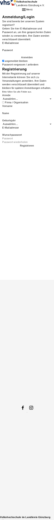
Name (5, 113)
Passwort (7, 50)
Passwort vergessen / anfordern (20, 64)
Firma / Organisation (16, 102)
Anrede (6, 95)
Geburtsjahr (9, 120)
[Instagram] (31, 408)
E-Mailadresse (10, 43)
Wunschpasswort (12, 135)
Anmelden (27, 57)
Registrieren (27, 145)
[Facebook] (23, 408)
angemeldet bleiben (16, 61)
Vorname (7, 106)
